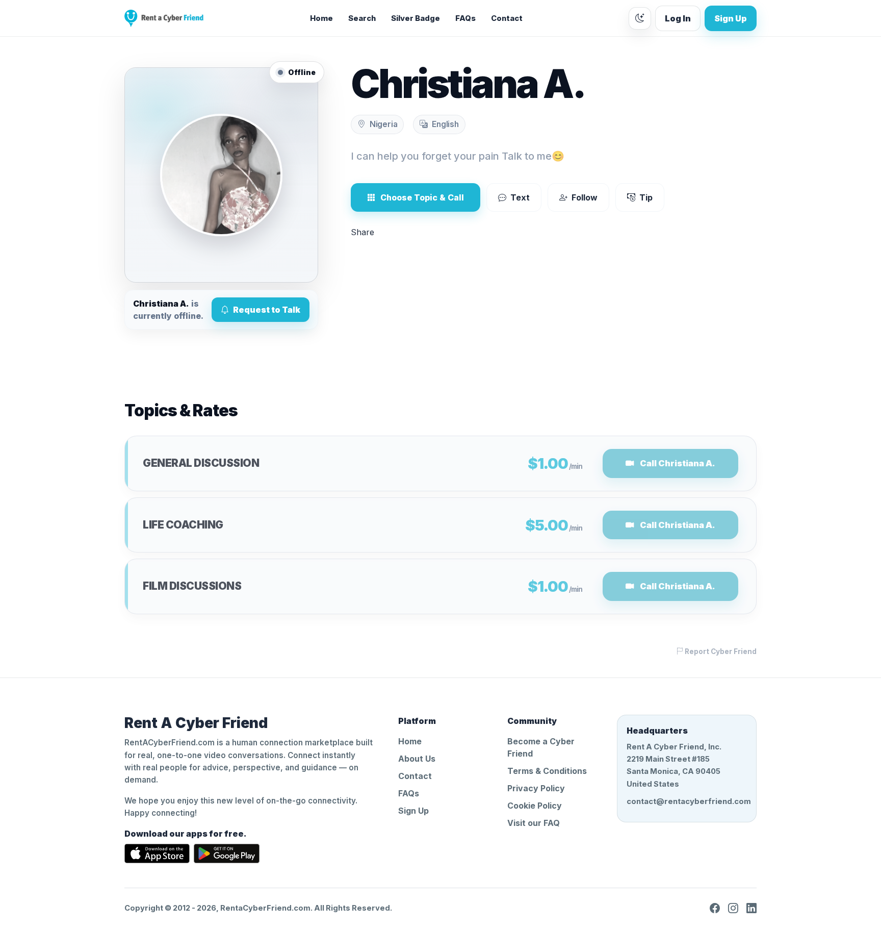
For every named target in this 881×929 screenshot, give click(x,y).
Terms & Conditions (547, 771)
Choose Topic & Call (422, 197)
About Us (416, 759)
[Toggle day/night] (640, 18)
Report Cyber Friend (720, 651)
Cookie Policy (534, 805)
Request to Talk (266, 310)
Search (362, 18)
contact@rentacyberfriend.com (687, 801)
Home (321, 18)
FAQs (465, 18)
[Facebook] (715, 908)
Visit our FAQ (533, 823)
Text (520, 197)
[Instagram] (733, 908)
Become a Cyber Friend (541, 747)
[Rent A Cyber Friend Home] (163, 18)
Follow (585, 197)
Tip (646, 197)
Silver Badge (415, 18)
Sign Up (730, 18)
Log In (678, 18)
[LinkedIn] (751, 908)
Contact (507, 18)
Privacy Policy (536, 788)
